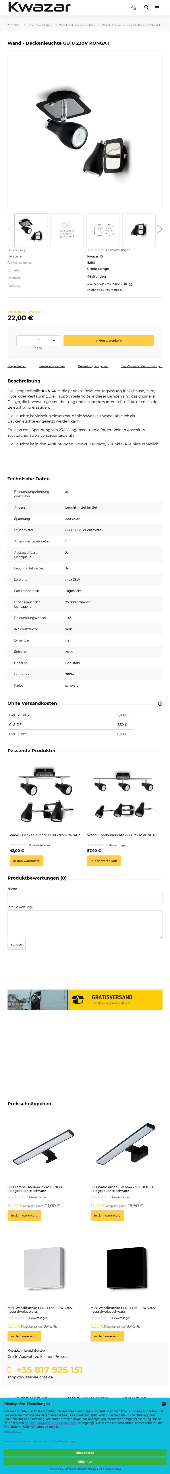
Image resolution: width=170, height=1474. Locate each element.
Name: (12, 889)
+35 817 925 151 (48, 1369)
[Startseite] (39, 8)
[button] (10, 230)
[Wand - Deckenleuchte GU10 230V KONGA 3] (123, 794)
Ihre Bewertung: (20, 907)
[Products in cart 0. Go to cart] (133, 7)
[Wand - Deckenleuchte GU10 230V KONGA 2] (46, 794)
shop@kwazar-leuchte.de (30, 1377)
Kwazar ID (95, 256)
